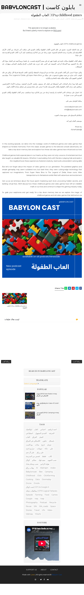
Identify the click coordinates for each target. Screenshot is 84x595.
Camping (49, 472)
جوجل (49, 445)
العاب (66, 19)
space (53, 506)
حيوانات (39, 449)
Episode (29, 495)
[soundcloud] (47, 580)
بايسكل (51, 441)
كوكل (28, 460)
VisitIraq (29, 514)
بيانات (37, 445)
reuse (29, 506)
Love (33, 575)
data (37, 479)
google (29, 499)
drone (29, 483)
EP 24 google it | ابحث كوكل (37, 487)
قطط (44, 456)
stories (29, 510)
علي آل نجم (30, 452)
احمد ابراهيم (52, 429)
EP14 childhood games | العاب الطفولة (17, 307)
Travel (37, 510)
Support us (31, 570)
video (47, 19)
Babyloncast (25, 19)
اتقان (36, 429)
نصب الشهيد (52, 460)
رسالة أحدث (77, 362)
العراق (62, 19)
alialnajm (17, 19)
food (47, 495)
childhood (34, 19)
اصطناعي (29, 433)
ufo (43, 510)
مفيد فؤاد (42, 460)
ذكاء (46, 449)
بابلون (58, 19)
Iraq (36, 499)
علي (51, 449)
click (39, 476)
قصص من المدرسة (33, 456)
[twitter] (41, 580)
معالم (34, 460)
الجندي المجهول (41, 433)
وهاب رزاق (30, 468)
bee (41, 472)
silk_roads (43, 506)
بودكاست (52, 19)
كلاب (50, 456)
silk (35, 506)
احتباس (43, 429)
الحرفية (51, 433)
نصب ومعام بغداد (32, 464)
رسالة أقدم (6, 362)
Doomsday (46, 479)
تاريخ (43, 445)
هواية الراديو (45, 464)
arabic (53, 468)
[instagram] (35, 580)
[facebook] (44, 580)
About (43, 570)
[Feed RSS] (38, 579)
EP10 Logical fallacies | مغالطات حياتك (41, 491)
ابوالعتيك (29, 429)
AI (37, 468)
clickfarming (49, 476)
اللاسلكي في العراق (33, 441)
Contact (54, 570)
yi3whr (38, 514)
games (41, 19)
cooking (29, 479)
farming (38, 495)
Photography (32, 502)
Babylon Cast (57, 575)
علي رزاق (40, 452)
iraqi (42, 499)
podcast (43, 502)
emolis (36, 483)
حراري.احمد (30, 449)
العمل (41, 437)
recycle (52, 502)
